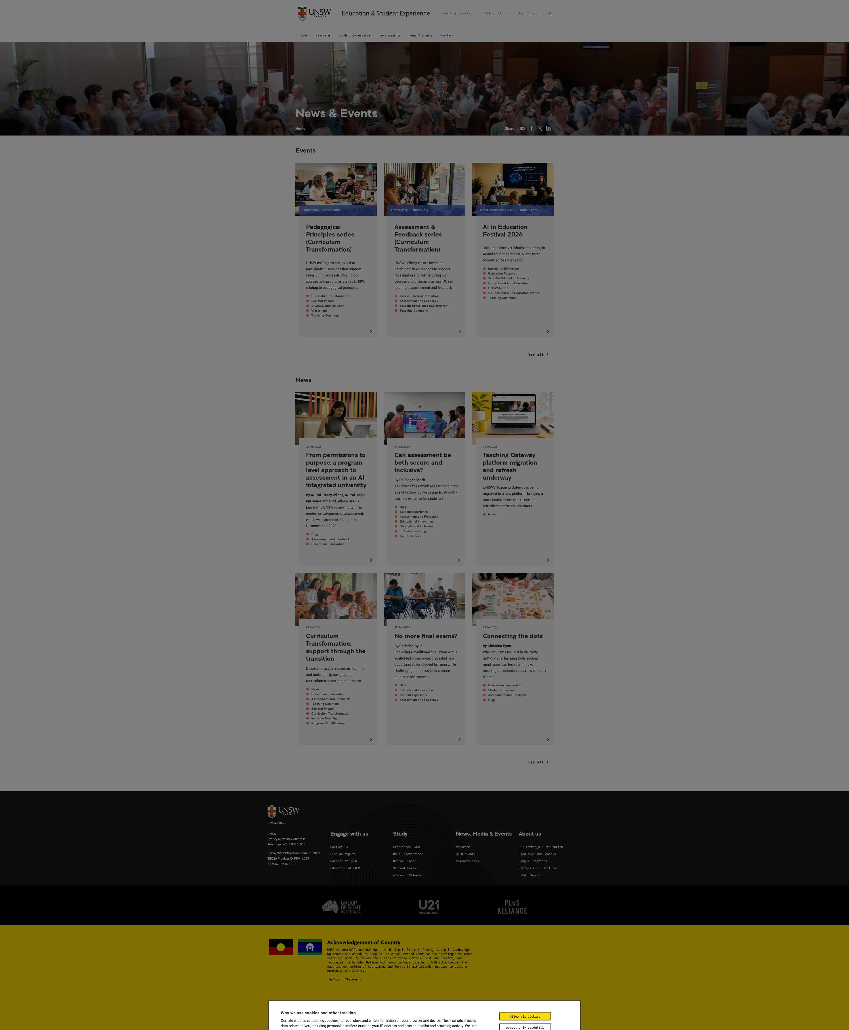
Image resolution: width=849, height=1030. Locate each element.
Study (400, 834)
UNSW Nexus (498, 288)
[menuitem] (303, 35)
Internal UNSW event (503, 268)
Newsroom (463, 847)
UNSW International (409, 854)
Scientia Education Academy (508, 278)
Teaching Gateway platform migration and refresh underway (510, 466)
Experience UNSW (406, 847)
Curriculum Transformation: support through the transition (336, 647)
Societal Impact (322, 300)
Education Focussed (502, 273)
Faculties (527, 13)
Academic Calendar (408, 875)
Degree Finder (404, 861)
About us (530, 834)
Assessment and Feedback (419, 300)
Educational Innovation (327, 544)
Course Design (410, 536)
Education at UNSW (345, 868)
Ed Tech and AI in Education (508, 283)
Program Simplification (328, 723)
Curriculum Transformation (330, 296)
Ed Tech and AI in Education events (513, 292)
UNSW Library (529, 875)
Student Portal (405, 868)
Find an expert (342, 854)
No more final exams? (425, 635)
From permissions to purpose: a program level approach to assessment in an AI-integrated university (336, 469)
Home (300, 128)
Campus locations (533, 861)
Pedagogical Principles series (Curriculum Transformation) (330, 238)
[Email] (523, 128)
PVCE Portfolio (496, 13)
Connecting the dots (513, 635)
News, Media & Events (484, 834)
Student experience (414, 511)
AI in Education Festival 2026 (505, 230)
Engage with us (349, 834)
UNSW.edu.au (277, 822)
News (492, 514)
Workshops (319, 310)
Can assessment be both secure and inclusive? (422, 462)
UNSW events (465, 854)
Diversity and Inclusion (327, 305)
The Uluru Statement (344, 979)
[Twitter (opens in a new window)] (540, 128)
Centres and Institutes (538, 868)
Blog (314, 534)
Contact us (339, 847)
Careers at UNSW (343, 861)
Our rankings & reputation (541, 847)
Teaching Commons (325, 315)
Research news (467, 861)
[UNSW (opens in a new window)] (314, 13)
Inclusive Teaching (413, 531)
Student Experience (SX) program (424, 305)
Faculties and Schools (537, 854)
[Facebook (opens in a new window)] (531, 128)
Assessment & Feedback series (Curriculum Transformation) (418, 238)
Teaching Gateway (456, 13)
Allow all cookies (525, 1016)
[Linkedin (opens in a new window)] (548, 128)
